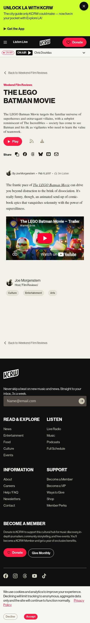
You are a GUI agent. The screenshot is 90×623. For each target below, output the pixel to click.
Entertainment (33, 292)
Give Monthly (41, 553)
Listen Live (20, 42)
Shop (50, 499)
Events (8, 455)
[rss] (31, 142)
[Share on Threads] (33, 154)
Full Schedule (56, 448)
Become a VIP (56, 486)
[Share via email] (56, 154)
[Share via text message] (48, 154)
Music (51, 435)
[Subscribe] (82, 401)
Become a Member (60, 479)
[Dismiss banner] (84, 6)
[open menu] (6, 42)
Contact (9, 505)
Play (15, 141)
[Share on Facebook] (25, 154)
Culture (12, 292)
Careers (9, 486)
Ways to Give (55, 492)
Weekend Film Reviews (17, 85)
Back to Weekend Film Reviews (27, 73)
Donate (77, 42)
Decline (10, 616)
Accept (30, 616)
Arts (52, 292)
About (7, 479)
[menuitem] (42, 141)
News (7, 429)
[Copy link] (17, 154)
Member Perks (57, 505)
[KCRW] (11, 378)
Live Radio (54, 429)
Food (6, 442)
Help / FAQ (10, 492)
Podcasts (53, 442)
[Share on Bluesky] (40, 154)
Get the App (15, 29)
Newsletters (11, 499)
